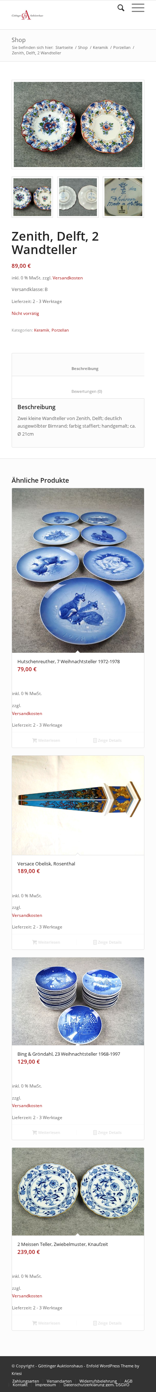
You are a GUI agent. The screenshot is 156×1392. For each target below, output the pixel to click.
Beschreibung (80, 368)
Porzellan (122, 47)
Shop (19, 40)
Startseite (64, 47)
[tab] (80, 364)
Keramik (100, 47)
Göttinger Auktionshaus (60, 1365)
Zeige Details (109, 740)
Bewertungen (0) (80, 391)
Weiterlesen (48, 740)
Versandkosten (68, 278)
